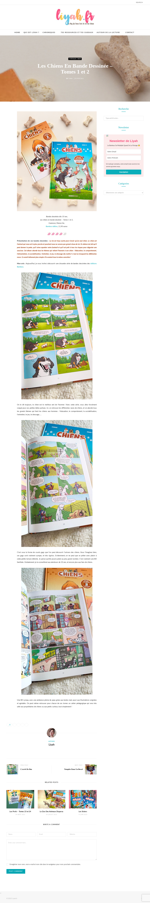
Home (17, 32)
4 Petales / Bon (75, 58)
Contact (129, 32)
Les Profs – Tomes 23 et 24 (20, 811)
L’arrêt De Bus (26, 769)
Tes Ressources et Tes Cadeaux (77, 32)
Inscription (123, 172)
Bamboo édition (52, 226)
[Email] (8, 134)
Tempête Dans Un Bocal (73, 769)
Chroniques (49, 32)
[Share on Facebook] (8, 116)
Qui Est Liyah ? (31, 32)
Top (142, 898)
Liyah (70, 78)
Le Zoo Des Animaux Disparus (51, 811)
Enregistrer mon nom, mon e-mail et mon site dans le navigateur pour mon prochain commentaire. (45, 864)
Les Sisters (83, 811)
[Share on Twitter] (8, 122)
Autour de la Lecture (108, 32)
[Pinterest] (8, 128)
